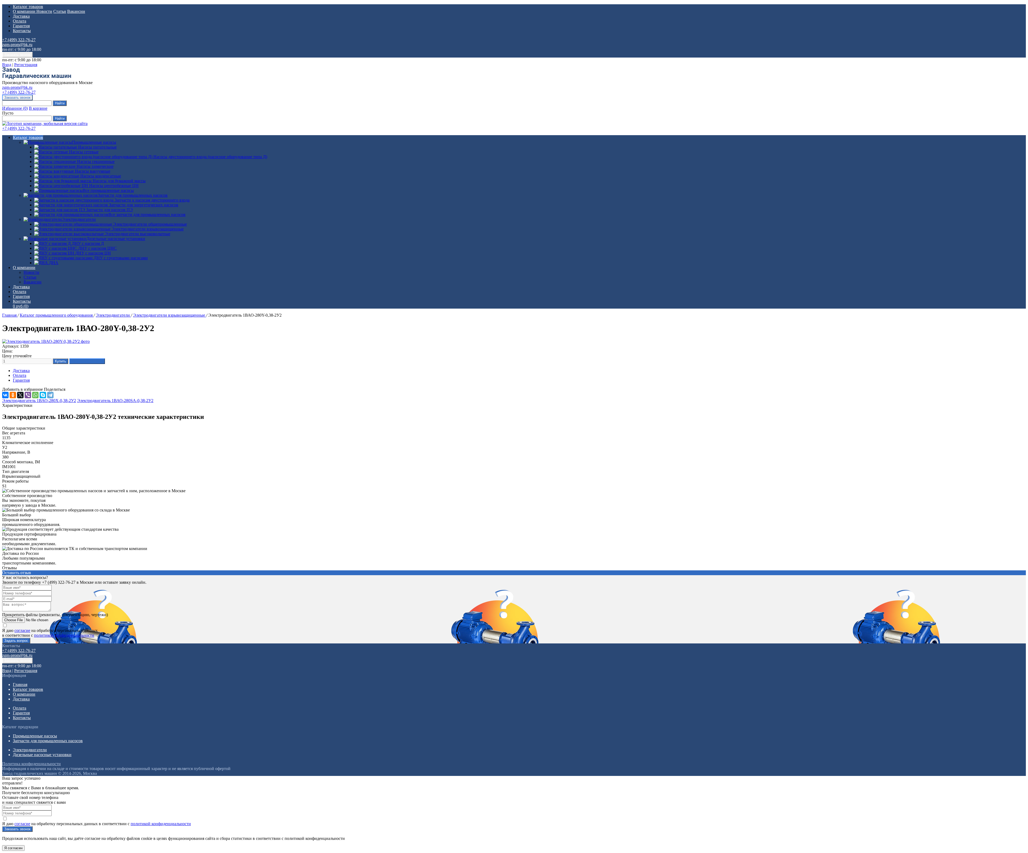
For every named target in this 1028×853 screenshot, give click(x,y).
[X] (20, 395)
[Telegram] (50, 395)
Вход (6, 64)
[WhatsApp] (35, 395)
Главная (10, 315)
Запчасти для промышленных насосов (133, 195)
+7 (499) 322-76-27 (19, 39)
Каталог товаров (28, 6)
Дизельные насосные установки (115, 238)
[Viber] (28, 395)
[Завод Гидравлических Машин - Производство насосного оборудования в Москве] (36, 77)
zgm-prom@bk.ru (17, 44)
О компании (24, 11)
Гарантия (21, 26)
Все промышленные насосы (108, 190)
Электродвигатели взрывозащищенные (169, 315)
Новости (44, 11)
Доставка (21, 16)
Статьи (59, 11)
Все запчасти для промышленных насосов (147, 214)
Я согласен (13, 848)
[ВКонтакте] (5, 395)
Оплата (19, 21)
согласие (22, 630)
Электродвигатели (79, 219)
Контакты (22, 30)
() (15, 108)
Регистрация (25, 64)
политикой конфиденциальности (64, 635)
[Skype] (43, 395)
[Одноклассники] (13, 395)
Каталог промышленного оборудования (57, 315)
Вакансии (76, 11)
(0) (20, 306)
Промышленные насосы (94, 142)
